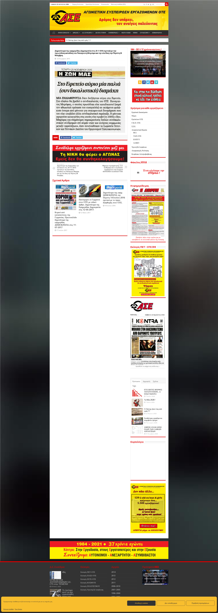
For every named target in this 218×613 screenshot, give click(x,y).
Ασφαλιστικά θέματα (139, 130)
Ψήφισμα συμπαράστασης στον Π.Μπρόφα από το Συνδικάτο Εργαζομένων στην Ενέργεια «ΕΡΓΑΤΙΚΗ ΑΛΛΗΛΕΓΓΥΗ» (112, 167)
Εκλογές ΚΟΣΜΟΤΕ (88, 583)
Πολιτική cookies (8, 609)
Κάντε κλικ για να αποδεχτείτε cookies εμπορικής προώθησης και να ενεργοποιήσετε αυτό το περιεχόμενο (148, 63)
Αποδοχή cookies (141, 603)
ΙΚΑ (135, 133)
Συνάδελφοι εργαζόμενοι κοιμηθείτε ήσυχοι (153, 419)
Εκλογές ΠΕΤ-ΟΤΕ (88, 572)
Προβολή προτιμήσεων (200, 603)
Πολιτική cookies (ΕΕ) (118, 4)
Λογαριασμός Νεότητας (140, 151)
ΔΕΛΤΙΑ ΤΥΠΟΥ (100, 33)
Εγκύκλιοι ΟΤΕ (137, 119)
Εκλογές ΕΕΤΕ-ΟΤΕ (88, 579)
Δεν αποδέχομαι (171, 603)
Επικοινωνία (105, 4)
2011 (113, 583)
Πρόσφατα (136, 381)
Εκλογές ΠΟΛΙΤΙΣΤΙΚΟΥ (90, 586)
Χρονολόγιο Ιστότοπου (92, 4)
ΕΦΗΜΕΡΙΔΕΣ (113, 33)
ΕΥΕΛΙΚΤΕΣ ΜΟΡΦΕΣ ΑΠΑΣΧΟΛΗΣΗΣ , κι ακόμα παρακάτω (153, 392)
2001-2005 (115, 590)
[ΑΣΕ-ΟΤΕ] (109, 18)
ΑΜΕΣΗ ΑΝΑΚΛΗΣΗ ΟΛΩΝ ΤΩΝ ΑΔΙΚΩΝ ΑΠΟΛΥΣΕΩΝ (153, 429)
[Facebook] (146, 4)
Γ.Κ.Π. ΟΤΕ (136, 123)
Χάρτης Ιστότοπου (77, 4)
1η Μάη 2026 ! (149, 400)
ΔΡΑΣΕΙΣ (76, 33)
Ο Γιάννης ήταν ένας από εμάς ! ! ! (78, 40)
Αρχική (54, 32)
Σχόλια (155, 381)
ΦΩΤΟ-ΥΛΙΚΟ (126, 33)
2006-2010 (115, 586)
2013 (113, 576)
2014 (113, 572)
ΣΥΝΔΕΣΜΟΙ (144, 33)
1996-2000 (115, 593)
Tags (134, 386)
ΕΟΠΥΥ (136, 139)
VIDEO (135, 33)
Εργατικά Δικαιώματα (139, 112)
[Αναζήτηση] (166, 4)
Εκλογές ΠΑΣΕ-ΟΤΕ (88, 576)
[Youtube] (151, 4)
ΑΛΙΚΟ (136, 143)
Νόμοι (134, 116)
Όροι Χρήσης (18, 609)
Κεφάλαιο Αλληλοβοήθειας (142, 154)
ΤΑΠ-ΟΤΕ (137, 136)
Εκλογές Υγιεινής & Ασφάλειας (92, 590)
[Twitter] (148, 4)
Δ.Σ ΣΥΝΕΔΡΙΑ (87, 33)
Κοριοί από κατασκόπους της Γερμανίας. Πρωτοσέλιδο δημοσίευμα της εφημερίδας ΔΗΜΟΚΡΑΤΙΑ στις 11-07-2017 (66, 220)
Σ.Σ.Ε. (134, 126)
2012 (113, 579)
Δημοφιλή (146, 381)
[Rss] (144, 4)
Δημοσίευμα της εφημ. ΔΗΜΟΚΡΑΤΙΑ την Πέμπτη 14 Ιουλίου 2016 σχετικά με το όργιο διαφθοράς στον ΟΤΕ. (114, 197)
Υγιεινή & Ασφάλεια (139, 147)
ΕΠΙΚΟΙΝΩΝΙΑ (157, 33)
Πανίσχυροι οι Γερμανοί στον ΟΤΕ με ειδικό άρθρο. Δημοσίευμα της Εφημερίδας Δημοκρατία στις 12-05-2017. (89, 204)
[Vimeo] (153, 4)
